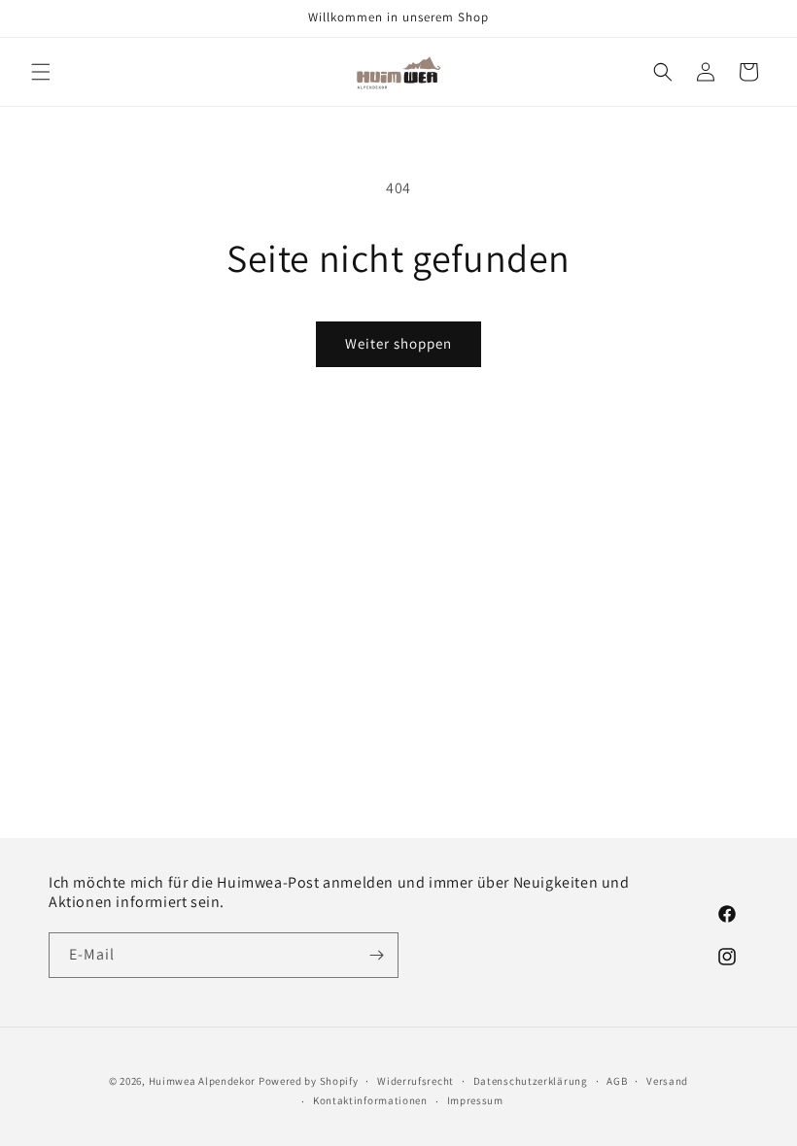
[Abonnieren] (376, 955)
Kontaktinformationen (370, 1100)
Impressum (475, 1100)
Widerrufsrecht (415, 1081)
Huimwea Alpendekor (203, 1081)
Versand (667, 1081)
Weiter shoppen (398, 343)
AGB (616, 1081)
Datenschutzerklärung (530, 1081)
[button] (40, 72)
